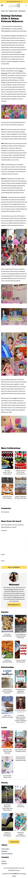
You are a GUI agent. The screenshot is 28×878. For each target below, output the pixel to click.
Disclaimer (4, 851)
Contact (3, 861)
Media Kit (4, 863)
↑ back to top (14, 842)
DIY (7, 11)
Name (3, 554)
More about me (13, 605)
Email (3, 560)
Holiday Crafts (13, 11)
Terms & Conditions (7, 853)
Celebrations (21, 11)
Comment (4, 530)
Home (2, 11)
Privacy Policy (5, 849)
